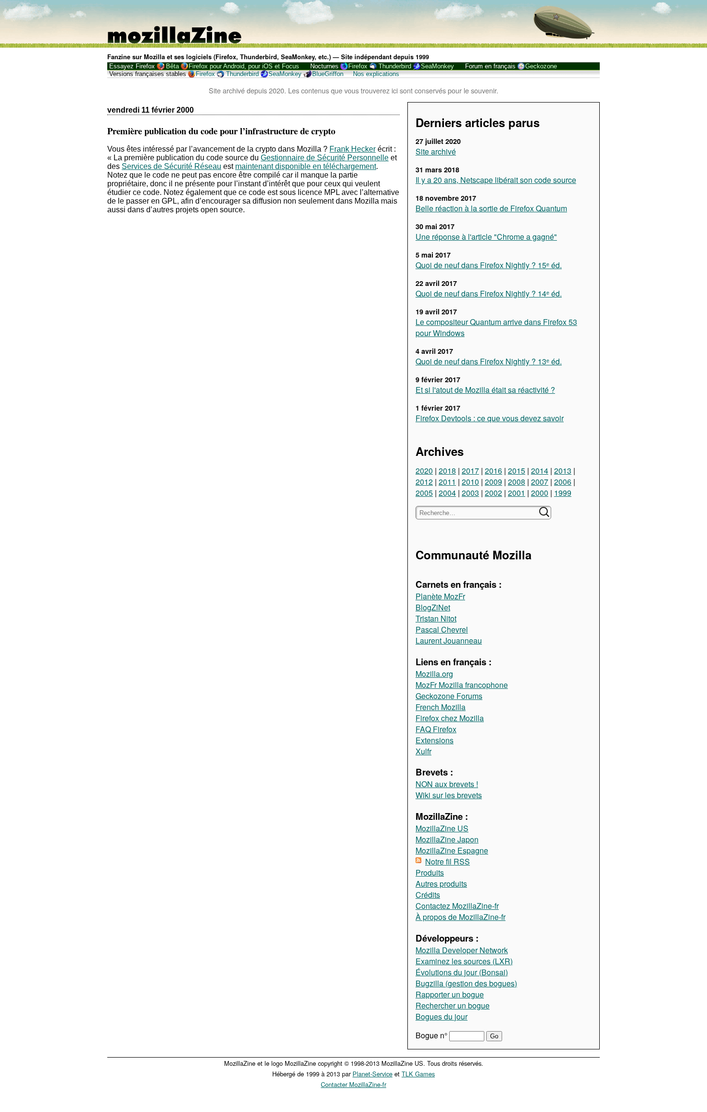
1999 (562, 492)
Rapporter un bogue (450, 994)
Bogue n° (432, 1035)
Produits (430, 872)
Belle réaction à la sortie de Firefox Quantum (491, 208)
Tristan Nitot (436, 618)
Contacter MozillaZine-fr (353, 1084)
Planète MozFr (440, 596)
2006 (562, 481)
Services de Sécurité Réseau (171, 166)
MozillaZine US (442, 828)
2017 (470, 470)
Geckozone (541, 66)
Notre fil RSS (447, 861)
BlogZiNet (433, 607)
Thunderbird (395, 66)
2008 (516, 481)
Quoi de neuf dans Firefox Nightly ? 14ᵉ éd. (489, 293)
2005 (424, 492)
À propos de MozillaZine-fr (460, 916)
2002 (493, 492)
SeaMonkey (437, 66)
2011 (447, 481)
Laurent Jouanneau (449, 640)
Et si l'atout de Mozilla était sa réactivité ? (485, 389)
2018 (447, 470)
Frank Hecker (352, 149)
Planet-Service (372, 1073)
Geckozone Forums (449, 695)
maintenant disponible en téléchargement (305, 166)
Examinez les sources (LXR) (464, 961)
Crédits (428, 894)
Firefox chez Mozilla (450, 718)
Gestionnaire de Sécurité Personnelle (325, 158)
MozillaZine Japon (447, 839)
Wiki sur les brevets (449, 795)
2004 (447, 492)
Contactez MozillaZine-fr (457, 905)
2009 (493, 481)
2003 (470, 492)
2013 (562, 470)
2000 (539, 492)
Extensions (435, 740)
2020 (424, 470)
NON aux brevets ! (447, 783)
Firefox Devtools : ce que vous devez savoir (490, 418)
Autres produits (441, 883)
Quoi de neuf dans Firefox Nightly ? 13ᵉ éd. (489, 361)
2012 (424, 481)
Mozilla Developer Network (462, 950)
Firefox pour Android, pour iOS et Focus (244, 66)
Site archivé (436, 151)
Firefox (357, 66)
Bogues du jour (441, 1016)
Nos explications (376, 74)
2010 (470, 481)
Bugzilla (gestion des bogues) (466, 983)
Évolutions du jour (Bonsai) (462, 972)
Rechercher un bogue (453, 1005)
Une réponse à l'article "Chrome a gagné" (486, 236)
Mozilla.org (434, 673)
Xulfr (423, 751)
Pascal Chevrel (442, 629)
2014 (539, 470)
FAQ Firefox (436, 729)
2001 (516, 492)
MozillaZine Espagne (452, 850)
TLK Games (418, 1073)
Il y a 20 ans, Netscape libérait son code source (496, 179)
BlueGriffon (327, 74)
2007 (539, 481)
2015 (516, 470)
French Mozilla (441, 706)
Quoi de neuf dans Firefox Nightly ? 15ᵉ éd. (489, 265)
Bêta (172, 66)
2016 (493, 470)
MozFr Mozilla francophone (462, 684)
